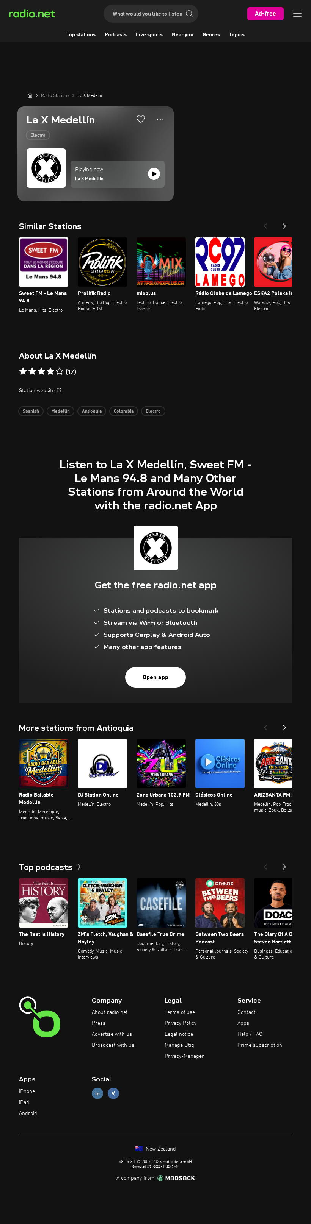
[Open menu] (297, 13)
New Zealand (160, 1149)
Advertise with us (112, 1034)
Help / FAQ (249, 1034)
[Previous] (265, 223)
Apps (243, 1023)
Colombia (124, 411)
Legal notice (179, 1034)
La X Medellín (89, 179)
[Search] (189, 13)
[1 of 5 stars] (23, 371)
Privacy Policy (180, 1023)
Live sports (149, 34)
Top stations (81, 34)
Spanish (31, 411)
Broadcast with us (113, 1045)
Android (28, 1113)
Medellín (60, 411)
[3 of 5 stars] (41, 371)
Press (98, 1023)
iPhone (27, 1091)
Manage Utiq (179, 1045)
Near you (182, 34)
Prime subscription (259, 1045)
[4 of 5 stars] (50, 371)
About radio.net (110, 1012)
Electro (38, 135)
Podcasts (116, 34)
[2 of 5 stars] (32, 371)
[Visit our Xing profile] (113, 1094)
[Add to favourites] (141, 119)
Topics (237, 34)
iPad (24, 1102)
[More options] (160, 119)
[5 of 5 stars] (59, 371)
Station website (37, 390)
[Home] (30, 95)
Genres (211, 34)
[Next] (284, 223)
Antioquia (92, 411)
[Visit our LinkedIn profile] (97, 1094)
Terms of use (180, 1012)
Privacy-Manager (184, 1056)
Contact (246, 1012)
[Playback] (154, 174)
